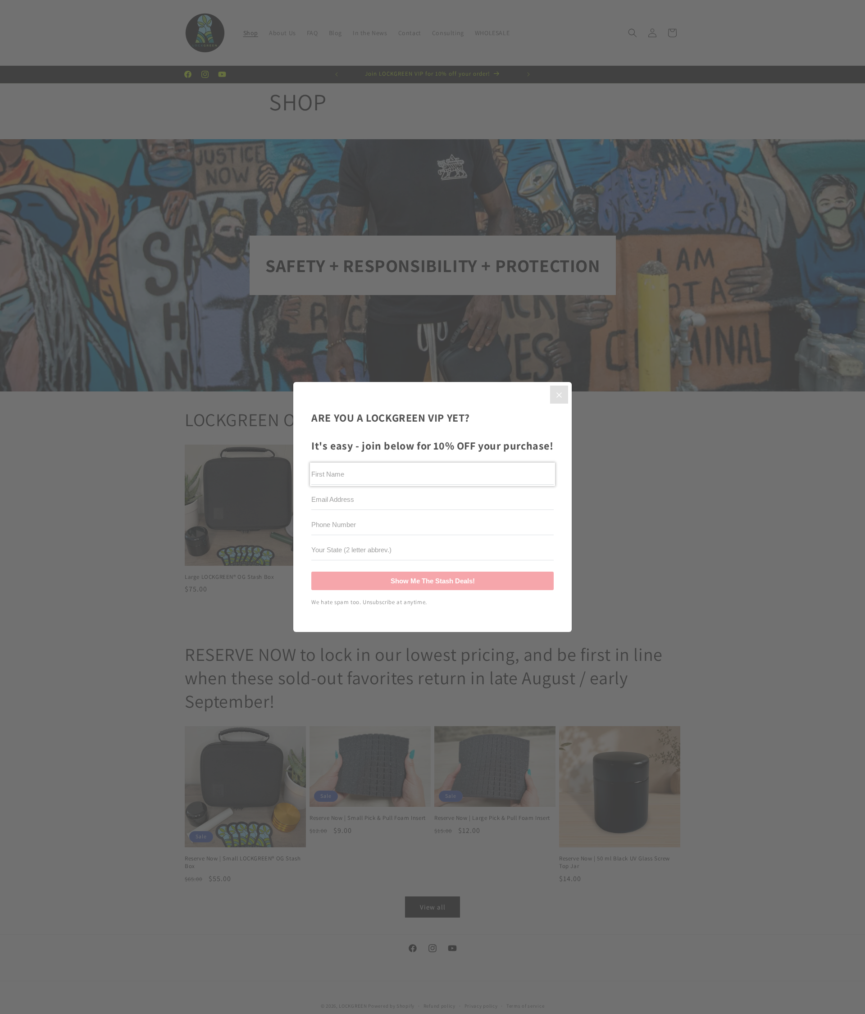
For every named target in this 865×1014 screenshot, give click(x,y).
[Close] (559, 395)
